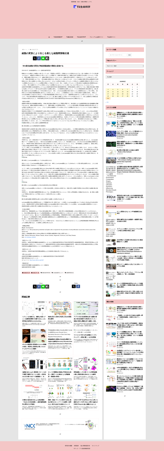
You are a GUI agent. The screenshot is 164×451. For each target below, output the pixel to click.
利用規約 (76, 445)
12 (117, 91)
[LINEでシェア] (43, 58)
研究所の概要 (68, 445)
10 (108, 91)
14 (127, 91)
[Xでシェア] (35, 58)
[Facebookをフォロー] (78, 286)
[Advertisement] (82, 22)
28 (127, 96)
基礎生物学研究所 (46, 272)
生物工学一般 (36, 272)
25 (113, 96)
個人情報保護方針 (85, 445)
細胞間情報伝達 (70, 272)
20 (122, 94)
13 (122, 91)
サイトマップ (95, 445)
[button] (47, 58)
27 (122, 96)
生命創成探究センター (58, 272)
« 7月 (107, 102)
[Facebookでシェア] (39, 58)
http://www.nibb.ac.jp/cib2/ (37, 260)
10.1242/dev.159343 (30, 237)
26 (117, 96)
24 (108, 96)
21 (127, 94)
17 (108, 94)
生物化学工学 (27, 272)
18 (113, 94)
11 (113, 91)
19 (117, 94)
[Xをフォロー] (74, 286)
